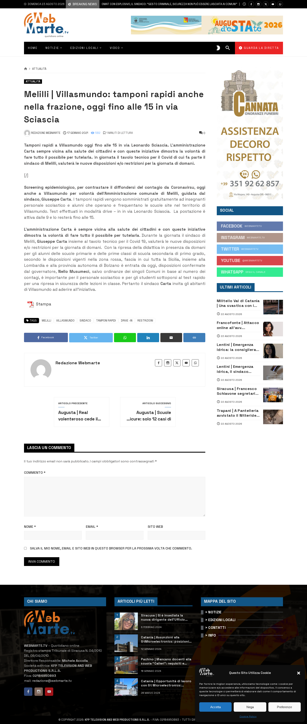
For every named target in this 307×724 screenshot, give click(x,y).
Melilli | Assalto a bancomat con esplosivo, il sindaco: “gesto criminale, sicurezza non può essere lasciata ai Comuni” (131, 4)
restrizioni (145, 320)
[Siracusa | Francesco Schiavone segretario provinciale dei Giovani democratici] (273, 395)
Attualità (39, 69)
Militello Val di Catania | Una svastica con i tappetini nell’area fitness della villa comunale (238, 303)
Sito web (155, 526)
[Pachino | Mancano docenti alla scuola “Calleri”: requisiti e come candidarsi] (126, 665)
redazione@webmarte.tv (52, 680)
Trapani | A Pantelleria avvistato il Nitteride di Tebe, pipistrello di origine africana (238, 413)
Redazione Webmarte (78, 363)
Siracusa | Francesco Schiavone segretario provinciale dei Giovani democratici (238, 391)
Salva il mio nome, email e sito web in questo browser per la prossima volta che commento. (111, 548)
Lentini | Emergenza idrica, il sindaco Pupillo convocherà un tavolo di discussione (238, 369)
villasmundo (65, 320)
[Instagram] (258, 4)
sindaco (85, 320)
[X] (266, 4)
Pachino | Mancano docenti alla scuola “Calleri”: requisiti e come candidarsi (166, 661)
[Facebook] (251, 4)
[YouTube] (273, 4)
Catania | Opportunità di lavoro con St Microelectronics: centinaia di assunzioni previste (166, 683)
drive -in (126, 320)
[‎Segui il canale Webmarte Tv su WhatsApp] (280, 4)
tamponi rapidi (106, 320)
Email (92, 526)
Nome (30, 526)
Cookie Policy (248, 716)
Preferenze (284, 707)
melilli (46, 320)
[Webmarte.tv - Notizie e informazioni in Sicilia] (46, 25)
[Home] (25, 69)
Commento (35, 472)
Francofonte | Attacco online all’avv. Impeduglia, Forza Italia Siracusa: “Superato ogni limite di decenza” (238, 325)
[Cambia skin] (218, 48)
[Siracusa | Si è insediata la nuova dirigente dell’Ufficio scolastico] (126, 621)
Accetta (215, 707)
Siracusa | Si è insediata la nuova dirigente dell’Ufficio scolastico (163, 617)
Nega (250, 707)
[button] (299, 673)
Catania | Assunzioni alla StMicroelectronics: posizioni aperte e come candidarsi (165, 639)
